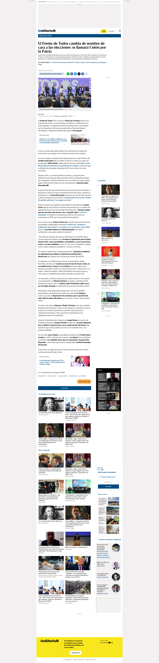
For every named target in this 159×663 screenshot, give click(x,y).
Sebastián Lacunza (43, 474)
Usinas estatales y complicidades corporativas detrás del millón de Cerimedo (50, 471)
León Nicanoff (69, 603)
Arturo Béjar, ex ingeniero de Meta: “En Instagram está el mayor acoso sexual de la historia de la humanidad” (50, 441)
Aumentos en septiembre (88, 1)
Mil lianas (118, 1)
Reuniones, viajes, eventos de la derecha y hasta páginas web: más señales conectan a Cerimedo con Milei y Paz (77, 441)
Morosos (56, 1)
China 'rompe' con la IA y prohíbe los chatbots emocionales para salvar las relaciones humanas (109, 260)
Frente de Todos (52, 376)
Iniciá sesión (111, 31)
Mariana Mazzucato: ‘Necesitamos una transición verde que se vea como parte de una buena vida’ (102, 520)
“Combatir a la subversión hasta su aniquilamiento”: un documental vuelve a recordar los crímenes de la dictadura (103, 387)
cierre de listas (82, 376)
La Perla (77, 1)
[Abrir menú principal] (120, 30)
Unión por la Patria (62, 376)
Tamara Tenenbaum (43, 414)
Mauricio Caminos (69, 446)
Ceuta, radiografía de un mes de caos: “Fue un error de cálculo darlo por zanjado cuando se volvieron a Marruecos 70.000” (77, 415)
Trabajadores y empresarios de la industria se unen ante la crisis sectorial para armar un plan (76, 497)
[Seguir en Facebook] (102, 642)
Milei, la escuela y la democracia (76, 547)
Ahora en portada (44, 450)
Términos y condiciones (90, 659)
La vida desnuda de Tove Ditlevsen (50, 413)
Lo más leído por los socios (47, 394)
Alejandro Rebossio (70, 500)
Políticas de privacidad (78, 659)
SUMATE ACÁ (75, 653)
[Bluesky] (75, 73)
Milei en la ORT (51, 1)
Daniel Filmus (68, 549)
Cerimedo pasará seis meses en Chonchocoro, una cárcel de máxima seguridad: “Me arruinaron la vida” (51, 549)
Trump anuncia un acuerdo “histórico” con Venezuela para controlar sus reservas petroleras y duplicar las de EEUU (77, 574)
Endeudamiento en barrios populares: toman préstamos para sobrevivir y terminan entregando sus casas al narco (76, 598)
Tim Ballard (73, 1)
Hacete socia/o (103, 31)
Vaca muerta (96, 1)
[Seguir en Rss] (112, 642)
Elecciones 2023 (45, 35)
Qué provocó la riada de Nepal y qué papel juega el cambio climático (102, 511)
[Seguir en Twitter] (101, 642)
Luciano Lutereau (113, 1)
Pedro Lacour (42, 502)
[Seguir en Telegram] (104, 642)
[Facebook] (71, 73)
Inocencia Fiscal (106, 1)
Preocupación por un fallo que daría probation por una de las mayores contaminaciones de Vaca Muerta (103, 501)
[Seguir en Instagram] (107, 642)
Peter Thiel (61, 1)
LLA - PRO (101, 1)
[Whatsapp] (68, 73)
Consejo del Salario (66, 1)
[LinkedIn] (82, 73)
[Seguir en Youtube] (109, 642)
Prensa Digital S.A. (67, 659)
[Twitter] (79, 73)
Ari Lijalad (81, 1)
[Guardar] (86, 73)
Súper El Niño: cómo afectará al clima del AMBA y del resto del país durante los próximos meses (102, 530)
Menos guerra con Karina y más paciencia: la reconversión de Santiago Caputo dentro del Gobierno (49, 497)
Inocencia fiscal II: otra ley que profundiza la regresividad (49, 572)
